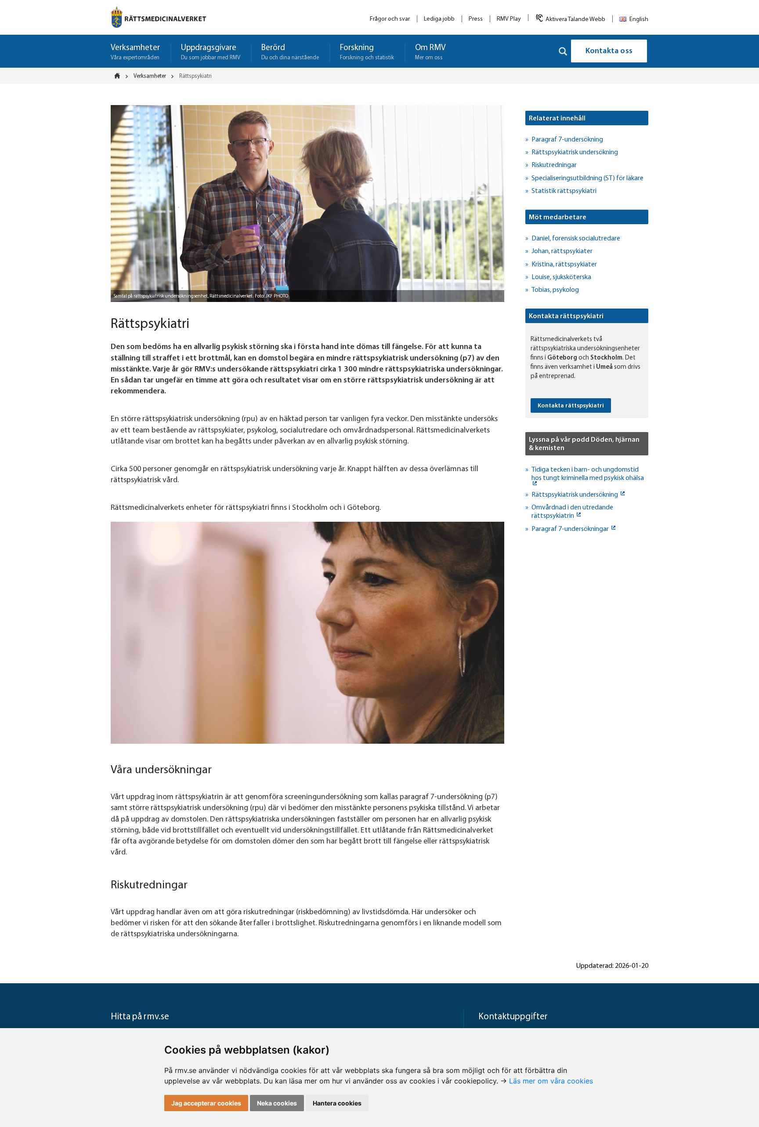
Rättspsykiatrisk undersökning (574, 152)
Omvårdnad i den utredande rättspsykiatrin (572, 512)
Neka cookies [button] (277, 1103)
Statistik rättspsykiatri (563, 191)
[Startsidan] (120, 76)
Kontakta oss (609, 51)
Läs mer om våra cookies (551, 1080)
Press (476, 19)
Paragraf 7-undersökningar (570, 529)
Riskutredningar (554, 165)
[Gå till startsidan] (158, 17)
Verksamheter (150, 76)
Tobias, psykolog (555, 290)
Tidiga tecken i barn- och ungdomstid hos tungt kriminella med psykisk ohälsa (587, 474)
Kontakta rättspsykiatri (571, 406)
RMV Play (509, 19)
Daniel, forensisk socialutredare (575, 238)
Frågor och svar (390, 19)
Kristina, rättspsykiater (564, 264)
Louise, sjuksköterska (561, 277)
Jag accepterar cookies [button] (206, 1103)
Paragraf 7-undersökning (567, 139)
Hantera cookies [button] (337, 1103)
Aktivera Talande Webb (575, 19)
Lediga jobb (439, 19)
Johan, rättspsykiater (562, 251)
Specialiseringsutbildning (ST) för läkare (587, 178)
